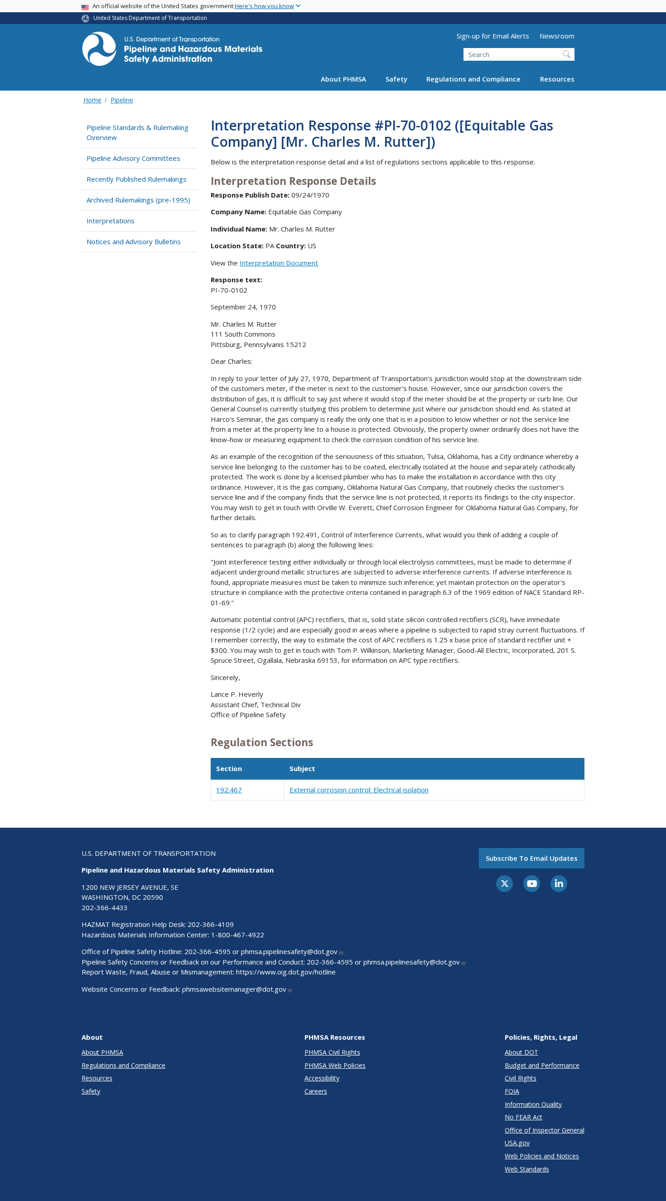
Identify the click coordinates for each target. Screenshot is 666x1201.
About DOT (521, 1052)
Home (92, 100)
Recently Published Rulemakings (137, 178)
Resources (557, 78)
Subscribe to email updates (532, 858)
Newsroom (557, 35)
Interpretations (111, 220)
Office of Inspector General (544, 1130)
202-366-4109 (211, 924)
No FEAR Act (523, 1117)
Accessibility (321, 1078)
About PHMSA (343, 78)
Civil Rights (520, 1078)
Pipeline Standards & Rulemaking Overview (137, 132)
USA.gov (517, 1142)
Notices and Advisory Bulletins (134, 241)
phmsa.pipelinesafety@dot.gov (289, 951)
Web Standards (527, 1169)
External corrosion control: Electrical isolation (359, 789)
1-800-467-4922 (237, 934)
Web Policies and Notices (542, 1156)
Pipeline (122, 100)
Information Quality (533, 1104)
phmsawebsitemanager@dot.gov (234, 989)
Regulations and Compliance (473, 78)
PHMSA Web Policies (335, 1065)
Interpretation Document (279, 262)
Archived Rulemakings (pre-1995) (138, 199)
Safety (396, 78)
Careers (315, 1091)
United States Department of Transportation (150, 18)
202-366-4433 (105, 907)
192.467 (229, 789)
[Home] (172, 51)
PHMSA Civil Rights (332, 1052)
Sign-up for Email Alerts (493, 35)
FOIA (512, 1091)
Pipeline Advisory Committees (133, 158)
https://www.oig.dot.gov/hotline (286, 971)
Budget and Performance (542, 1065)
